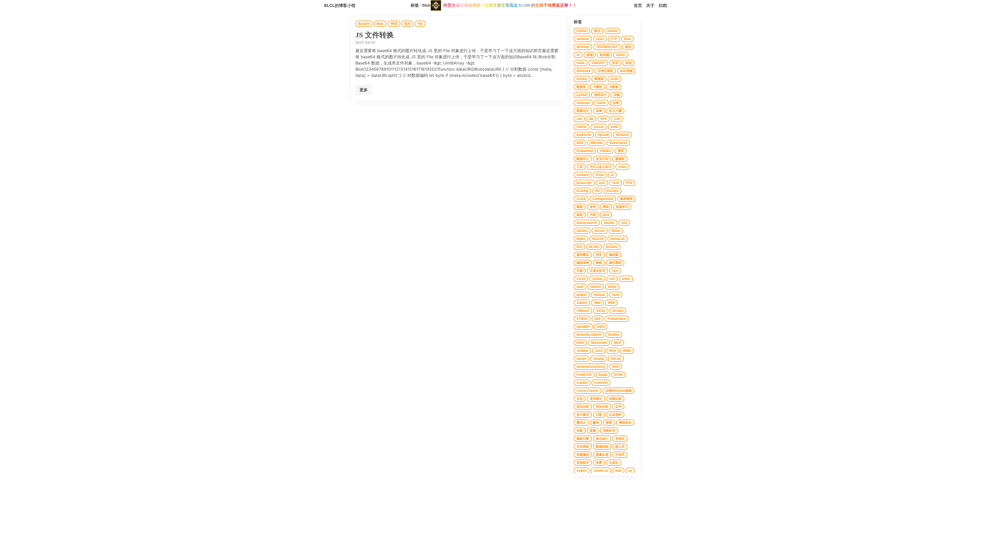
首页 (638, 5)
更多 (363, 89)
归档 (663, 5)
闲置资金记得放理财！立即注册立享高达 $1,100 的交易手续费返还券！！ (510, 5)
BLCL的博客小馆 (339, 5)
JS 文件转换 (374, 35)
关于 (650, 5)
